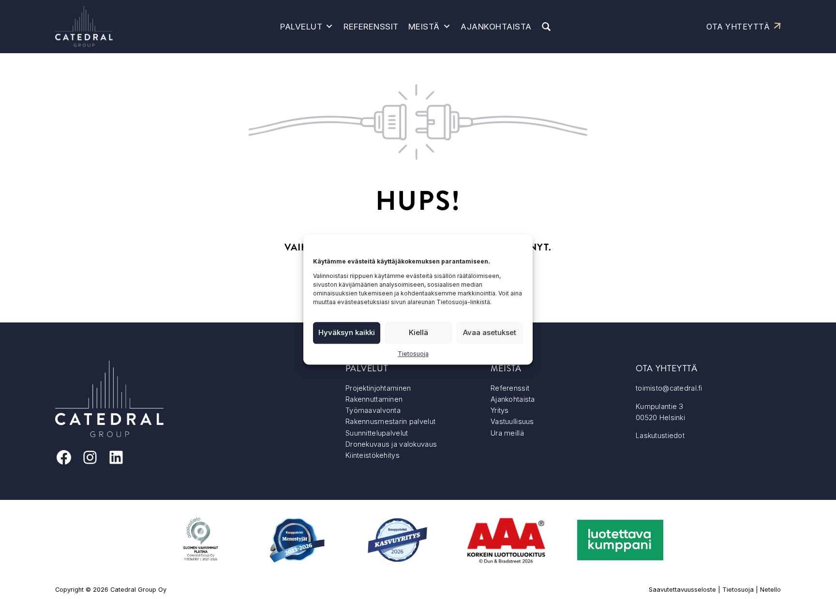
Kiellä (418, 332)
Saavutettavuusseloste (682, 589)
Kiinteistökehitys (372, 455)
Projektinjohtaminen (378, 388)
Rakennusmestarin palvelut (390, 421)
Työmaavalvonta (373, 410)
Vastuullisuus (512, 421)
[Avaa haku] (546, 26)
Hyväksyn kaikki (346, 332)
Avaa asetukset (489, 332)
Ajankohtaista (496, 26)
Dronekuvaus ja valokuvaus (391, 444)
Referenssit (371, 26)
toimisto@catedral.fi (669, 388)
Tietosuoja (413, 353)
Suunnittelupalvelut (376, 433)
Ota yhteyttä (738, 26)
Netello (770, 589)
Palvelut (301, 26)
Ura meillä (507, 433)
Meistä (424, 26)
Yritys (500, 410)
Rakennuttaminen (374, 399)
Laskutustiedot (660, 435)
